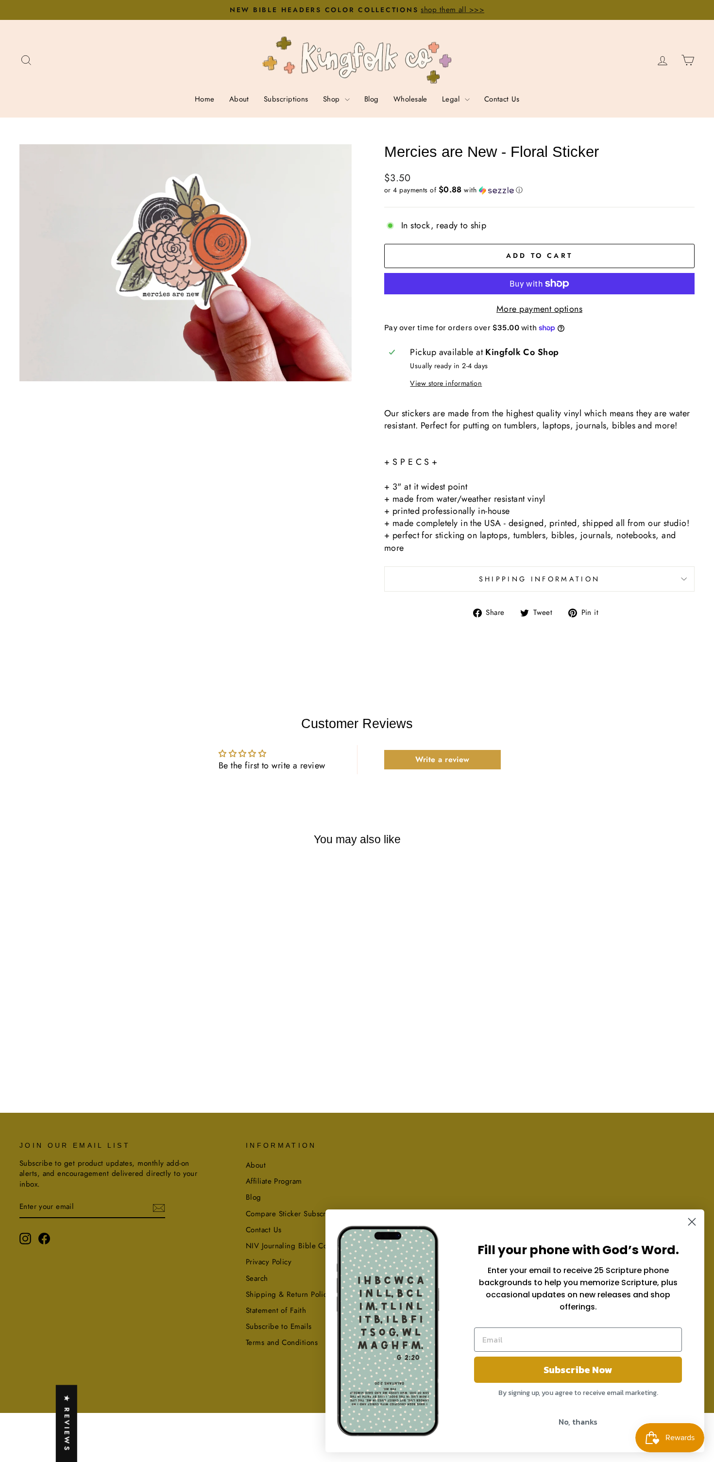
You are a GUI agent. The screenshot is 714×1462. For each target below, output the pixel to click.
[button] (539, 190)
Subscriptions (286, 99)
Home (205, 99)
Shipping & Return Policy (288, 1294)
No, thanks (578, 1422)
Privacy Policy (268, 1262)
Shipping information (539, 579)
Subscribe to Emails (279, 1326)
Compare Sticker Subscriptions (297, 1213)
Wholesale (410, 99)
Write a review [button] (442, 759)
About (239, 99)
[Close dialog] (691, 1221)
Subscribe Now (578, 1369)
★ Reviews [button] (67, 1423)
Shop (332, 99)
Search (257, 1278)
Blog (371, 99)
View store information (446, 383)
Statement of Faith (276, 1310)
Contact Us (502, 99)
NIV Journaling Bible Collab (293, 1246)
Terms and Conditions (282, 1342)
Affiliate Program (274, 1181)
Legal (452, 99)
